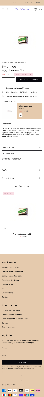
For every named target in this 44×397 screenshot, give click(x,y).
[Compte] (35, 9)
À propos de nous (8, 327)
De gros (5, 323)
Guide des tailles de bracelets (13, 315)
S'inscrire (22, 362)
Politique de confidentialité (33, 367)
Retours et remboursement (12, 272)
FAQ (4, 170)
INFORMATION (8, 153)
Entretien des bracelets (11, 310)
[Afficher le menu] (3, 9)
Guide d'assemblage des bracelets (15, 319)
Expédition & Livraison (10, 267)
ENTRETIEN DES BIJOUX (11, 159)
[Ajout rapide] (5, 229)
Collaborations (7, 293)
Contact (5, 297)
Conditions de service (12, 368)
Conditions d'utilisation (10, 280)
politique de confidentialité (12, 276)
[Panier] (40, 9)
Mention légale (7, 284)
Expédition (8, 178)
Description (6, 124)
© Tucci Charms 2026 (9, 385)
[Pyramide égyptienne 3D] (22, 211)
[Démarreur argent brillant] (9, 111)
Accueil (4, 62)
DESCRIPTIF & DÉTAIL (10, 148)
